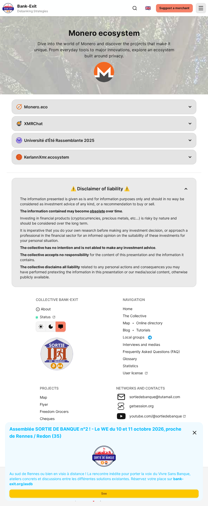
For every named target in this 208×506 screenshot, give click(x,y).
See (104, 493)
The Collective (134, 316)
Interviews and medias (141, 344)
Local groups (134, 337)
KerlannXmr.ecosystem (46, 157)
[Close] (194, 433)
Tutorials (143, 330)
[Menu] (201, 8)
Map (126, 323)
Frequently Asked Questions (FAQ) (151, 351)
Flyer (44, 404)
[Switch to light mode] (41, 327)
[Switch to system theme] (61, 327)
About (45, 309)
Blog (126, 330)
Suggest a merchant (174, 8)
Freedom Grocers (54, 411)
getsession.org (141, 406)
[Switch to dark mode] (51, 327)
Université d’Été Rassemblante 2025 (59, 140)
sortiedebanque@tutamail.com (154, 397)
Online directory (149, 323)
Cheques (47, 418)
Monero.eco (36, 106)
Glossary (130, 359)
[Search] (135, 8)
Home (127, 309)
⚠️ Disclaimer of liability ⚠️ (100, 188)
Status (45, 317)
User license (133, 373)
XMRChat (33, 123)
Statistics (130, 366)
